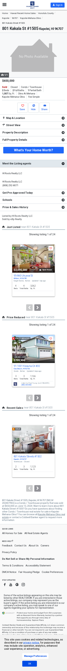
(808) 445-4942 (26, 385)
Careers (45, 545)
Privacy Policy (9, 552)
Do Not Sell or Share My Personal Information (28, 558)
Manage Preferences (35, 656)
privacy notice (31, 642)
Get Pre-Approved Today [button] (17, 192)
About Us (34, 545)
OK (29, 663)
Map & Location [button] (15, 118)
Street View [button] (13, 125)
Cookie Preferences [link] (52, 572)
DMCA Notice (9, 572)
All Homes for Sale (12, 533)
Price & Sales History (15, 207)
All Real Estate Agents (36, 533)
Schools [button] (7, 199)
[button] (58, 5)
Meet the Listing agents (16, 163)
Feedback (7, 545)
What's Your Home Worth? (33, 150)
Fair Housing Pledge (29, 572)
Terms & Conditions (12, 565)
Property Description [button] (15, 132)
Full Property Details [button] (14, 139)
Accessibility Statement (38, 565)
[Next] (37, 307)
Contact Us (20, 545)
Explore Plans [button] (38, 620)
